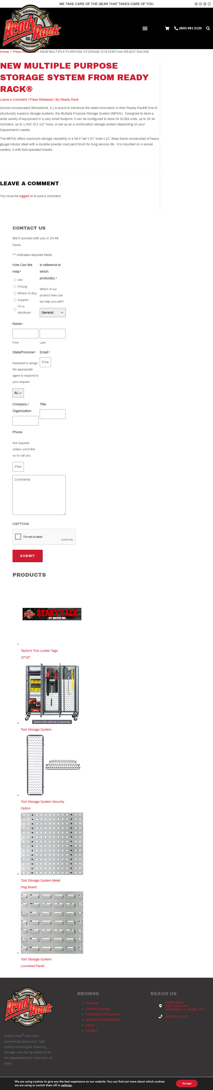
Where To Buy (27, 293)
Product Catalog (97, 1009)
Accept (186, 1083)
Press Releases (41, 99)
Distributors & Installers (102, 1019)
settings (66, 1085)
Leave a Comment (13, 99)
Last (43, 342)
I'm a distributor (24, 309)
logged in (26, 196)
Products (92, 1003)
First (15, 342)
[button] (145, 28)
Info (20, 280)
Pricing (22, 286)
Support (23, 300)
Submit (27, 556)
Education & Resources (102, 1014)
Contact (91, 1030)
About (89, 1025)
